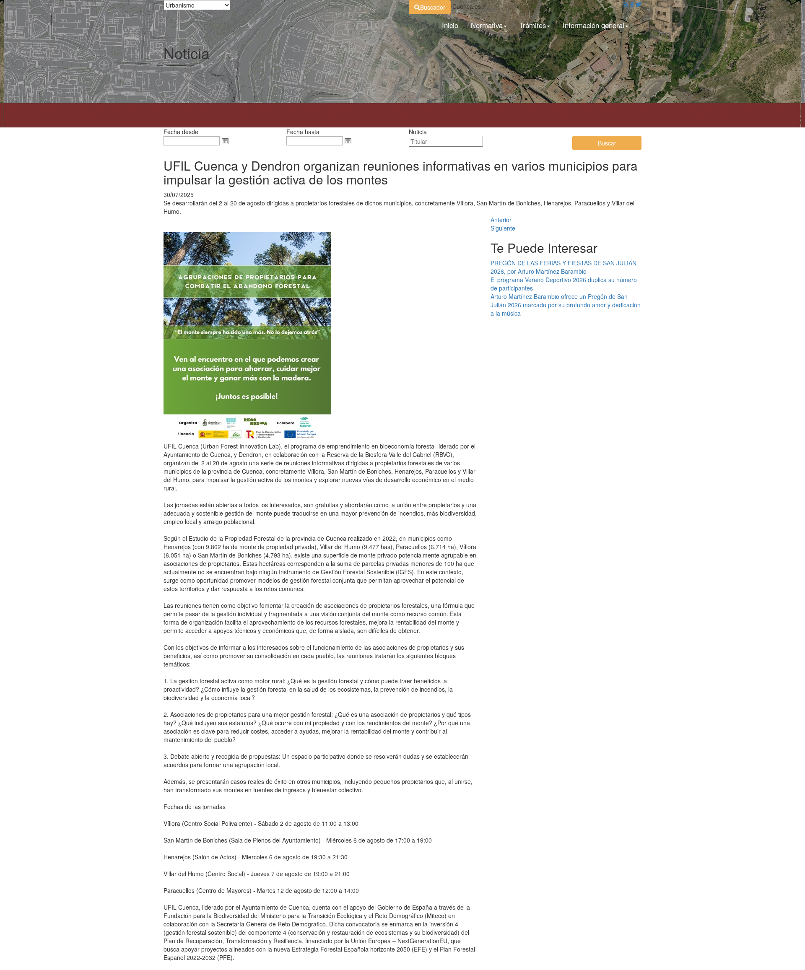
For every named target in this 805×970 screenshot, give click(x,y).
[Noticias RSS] (625, 4)
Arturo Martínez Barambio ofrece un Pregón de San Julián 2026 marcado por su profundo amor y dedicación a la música (566, 304)
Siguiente (503, 228)
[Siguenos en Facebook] (632, 4)
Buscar (607, 143)
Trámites (532, 25)
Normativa (487, 25)
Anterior (501, 219)
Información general (593, 25)
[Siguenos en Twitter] (638, 4)
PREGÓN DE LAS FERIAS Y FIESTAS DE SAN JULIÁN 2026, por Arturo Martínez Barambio (563, 267)
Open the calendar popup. (225, 140)
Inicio (450, 25)
